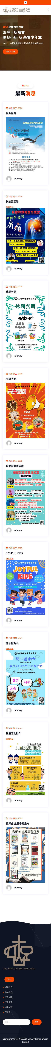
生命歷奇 (11, 113)
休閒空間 (11, 291)
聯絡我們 (8, 992)
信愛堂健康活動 (15, 466)
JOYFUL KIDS (14, 553)
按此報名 (9, 207)
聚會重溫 (8, 1002)
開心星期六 (12, 643)
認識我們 (8, 987)
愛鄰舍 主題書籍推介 (17, 823)
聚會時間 (8, 997)
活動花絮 (8, 1007)
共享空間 (11, 379)
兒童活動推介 (13, 733)
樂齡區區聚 (12, 201)
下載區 (7, 1012)
